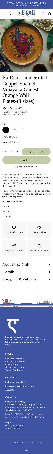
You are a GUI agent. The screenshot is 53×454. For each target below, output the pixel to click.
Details (8, 272)
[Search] (9, 13)
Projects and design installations (19, 386)
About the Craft (16, 264)
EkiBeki (20, 443)
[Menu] (3, 13)
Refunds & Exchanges (14, 359)
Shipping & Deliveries (14, 367)
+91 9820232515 (14, 428)
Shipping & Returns (19, 279)
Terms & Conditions (14, 370)
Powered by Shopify (33, 443)
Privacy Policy (11, 364)
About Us (9, 390)
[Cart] (49, 13)
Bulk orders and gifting (15, 382)
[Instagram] (26, 449)
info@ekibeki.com (15, 425)
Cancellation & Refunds (15, 361)
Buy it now (26, 160)
